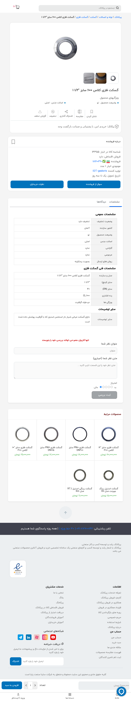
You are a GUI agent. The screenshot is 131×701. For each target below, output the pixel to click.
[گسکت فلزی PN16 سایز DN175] (51, 434)
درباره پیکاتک (114, 627)
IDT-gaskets (100, 171)
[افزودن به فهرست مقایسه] (80, 111)
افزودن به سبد (12, 685)
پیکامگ (60, 602)
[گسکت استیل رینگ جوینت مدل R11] (108, 475)
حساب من (116, 637)
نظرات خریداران (37, 184)
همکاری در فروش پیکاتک (109, 602)
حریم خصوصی (114, 617)
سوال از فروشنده (94, 184)
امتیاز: (113, 383)
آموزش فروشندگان (54, 617)
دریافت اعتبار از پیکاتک (52, 612)
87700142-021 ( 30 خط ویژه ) (75, 529)
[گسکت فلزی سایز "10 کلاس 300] (22, 434)
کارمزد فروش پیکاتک (111, 597)
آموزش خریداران (56, 622)
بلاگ (61, 597)
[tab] (114, 202)
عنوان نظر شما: (109, 344)
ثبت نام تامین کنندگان (110, 657)
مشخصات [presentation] (114, 202)
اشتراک (15, 661)
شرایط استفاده (114, 622)
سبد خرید (116, 642)
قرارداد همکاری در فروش (109, 607)
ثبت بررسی (104, 395)
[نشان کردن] (13, 141)
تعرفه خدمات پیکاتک (110, 592)
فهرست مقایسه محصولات (108, 652)
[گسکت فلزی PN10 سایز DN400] (80, 434)
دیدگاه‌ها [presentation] (101, 202)
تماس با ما (58, 592)
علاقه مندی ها (114, 647)
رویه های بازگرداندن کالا (109, 612)
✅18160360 (99, 161)
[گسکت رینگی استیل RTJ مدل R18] (80, 475)
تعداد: (42, 685)
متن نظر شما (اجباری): (105, 358)
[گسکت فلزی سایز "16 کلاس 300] (108, 434)
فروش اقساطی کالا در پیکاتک (49, 607)
